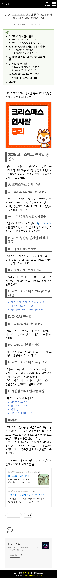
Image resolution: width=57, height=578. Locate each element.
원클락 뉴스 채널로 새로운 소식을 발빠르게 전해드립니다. (23, 548)
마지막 (12, 82)
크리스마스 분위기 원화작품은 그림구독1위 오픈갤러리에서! (27, 495)
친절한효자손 (27, 575)
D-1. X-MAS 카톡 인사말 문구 (25, 67)
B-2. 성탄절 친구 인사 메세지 (24, 53)
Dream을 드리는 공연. (19, 475)
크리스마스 (45, 223)
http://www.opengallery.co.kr (19, 491)
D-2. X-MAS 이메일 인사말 (23, 70)
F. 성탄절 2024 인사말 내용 (23, 77)
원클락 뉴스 (6, 4)
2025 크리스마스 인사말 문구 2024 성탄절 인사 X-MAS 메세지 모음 (28, 16)
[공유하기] (15, 515)
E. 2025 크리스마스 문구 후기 (24, 73)
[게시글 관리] (18, 515)
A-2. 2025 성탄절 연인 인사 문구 (26, 42)
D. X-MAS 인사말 (18, 63)
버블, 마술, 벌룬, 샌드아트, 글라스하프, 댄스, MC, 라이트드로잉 (20, 481)
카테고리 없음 (20, 24)
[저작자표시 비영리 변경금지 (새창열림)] (36, 515)
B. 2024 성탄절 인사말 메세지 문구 (27, 46)
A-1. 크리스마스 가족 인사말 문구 (26, 39)
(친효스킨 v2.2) (37, 575)
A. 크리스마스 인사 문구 (21, 36)
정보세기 (26, 573)
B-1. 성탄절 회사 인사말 (22, 50)
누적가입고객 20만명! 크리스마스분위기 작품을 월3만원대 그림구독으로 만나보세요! (28, 500)
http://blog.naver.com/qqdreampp (21, 472)
